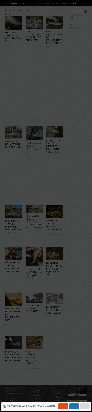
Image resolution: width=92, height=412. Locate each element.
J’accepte (63, 406)
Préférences (85, 406)
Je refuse (74, 406)
